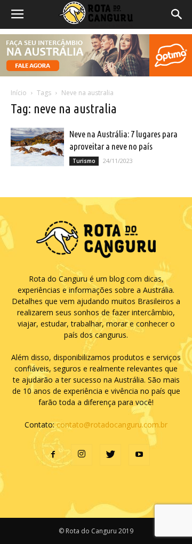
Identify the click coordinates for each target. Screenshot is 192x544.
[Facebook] (52, 454)
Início (19, 92)
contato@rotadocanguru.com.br (112, 424)
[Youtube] (139, 454)
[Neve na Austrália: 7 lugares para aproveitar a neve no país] (37, 147)
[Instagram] (81, 454)
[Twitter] (110, 454)
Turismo (84, 161)
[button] (177, 14)
